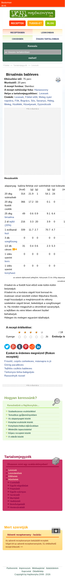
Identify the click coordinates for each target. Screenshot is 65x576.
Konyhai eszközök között (20, 422)
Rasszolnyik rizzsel (14, 375)
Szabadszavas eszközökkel (22, 411)
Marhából (14, 498)
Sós (33, 100)
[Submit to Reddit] (32, 348)
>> (21, 547)
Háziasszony (41, 89)
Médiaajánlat (38, 568)
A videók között (16, 437)
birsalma (9, 217)
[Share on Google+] (13, 348)
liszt (7, 233)
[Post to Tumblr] (19, 348)
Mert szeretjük (16, 527)
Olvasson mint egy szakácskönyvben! (27, 464)
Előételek (13, 476)
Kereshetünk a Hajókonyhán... (23, 405)
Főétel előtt (31, 97)
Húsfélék (17, 104)
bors (7, 261)
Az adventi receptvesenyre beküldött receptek (27, 540)
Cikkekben (17, 39)
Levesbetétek (15, 473)
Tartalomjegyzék (20, 65)
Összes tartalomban (47, 39)
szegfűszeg (11, 241)
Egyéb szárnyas (18, 492)
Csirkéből (15, 482)
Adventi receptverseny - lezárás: (24, 534)
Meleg (7, 104)
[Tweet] (7, 348)
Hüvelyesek (29, 104)
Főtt (17, 100)
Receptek (17, 23)
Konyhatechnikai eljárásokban (23, 426)
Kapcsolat (26, 571)
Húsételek (13, 479)
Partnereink (12, 568)
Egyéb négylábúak (19, 486)
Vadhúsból (15, 501)
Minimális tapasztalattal (20, 429)
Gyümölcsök (44, 104)
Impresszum (25, 568)
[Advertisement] (32, 142)
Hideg (50, 100)
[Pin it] (26, 348)
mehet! (32, 58)
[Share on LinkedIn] (38, 348)
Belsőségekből (17, 504)
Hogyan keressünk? (20, 398)
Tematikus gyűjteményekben (22, 415)
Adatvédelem (52, 568)
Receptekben (17, 33)
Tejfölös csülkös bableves (18, 368)
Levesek (35, 65)
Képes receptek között (19, 433)
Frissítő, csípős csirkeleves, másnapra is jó (27, 361)
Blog (50, 23)
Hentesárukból (17, 507)
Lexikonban (47, 33)
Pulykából (15, 489)
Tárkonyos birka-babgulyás (19, 372)
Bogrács (24, 100)
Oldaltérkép (38, 571)
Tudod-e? (35, 23)
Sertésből (15, 495)
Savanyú (41, 100)
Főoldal (6, 65)
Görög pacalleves (14, 364)
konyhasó (10, 273)
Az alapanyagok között (19, 418)
